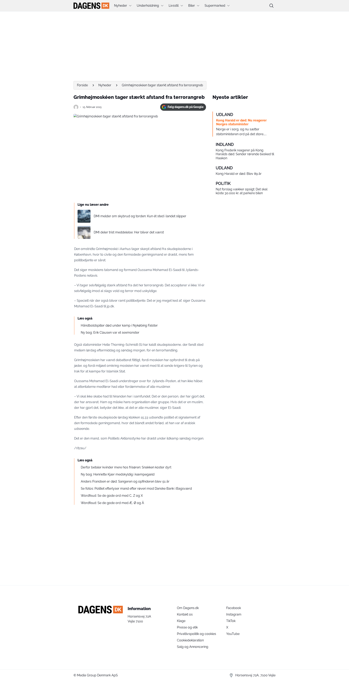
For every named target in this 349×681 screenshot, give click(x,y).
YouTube (233, 634)
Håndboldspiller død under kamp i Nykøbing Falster (119, 325)
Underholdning (148, 5)
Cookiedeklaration (190, 640)
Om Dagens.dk (188, 608)
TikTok (230, 621)
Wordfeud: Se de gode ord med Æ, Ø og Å (112, 503)
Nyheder (120, 5)
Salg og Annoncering (192, 647)
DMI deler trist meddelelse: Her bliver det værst (129, 232)
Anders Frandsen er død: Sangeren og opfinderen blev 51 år (125, 481)
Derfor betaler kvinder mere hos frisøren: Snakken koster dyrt (126, 467)
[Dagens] (91, 5)
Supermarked (215, 5)
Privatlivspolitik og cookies (196, 634)
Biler (191, 5)
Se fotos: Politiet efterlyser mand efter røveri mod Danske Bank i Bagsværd (136, 488)
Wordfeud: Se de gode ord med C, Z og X (112, 496)
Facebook (233, 608)
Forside (82, 85)
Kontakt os (185, 614)
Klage (181, 621)
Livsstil (174, 5)
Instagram (233, 614)
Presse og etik (187, 627)
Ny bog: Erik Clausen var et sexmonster (110, 332)
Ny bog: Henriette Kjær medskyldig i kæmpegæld (118, 474)
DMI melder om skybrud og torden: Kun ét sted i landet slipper (140, 216)
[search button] (271, 6)
